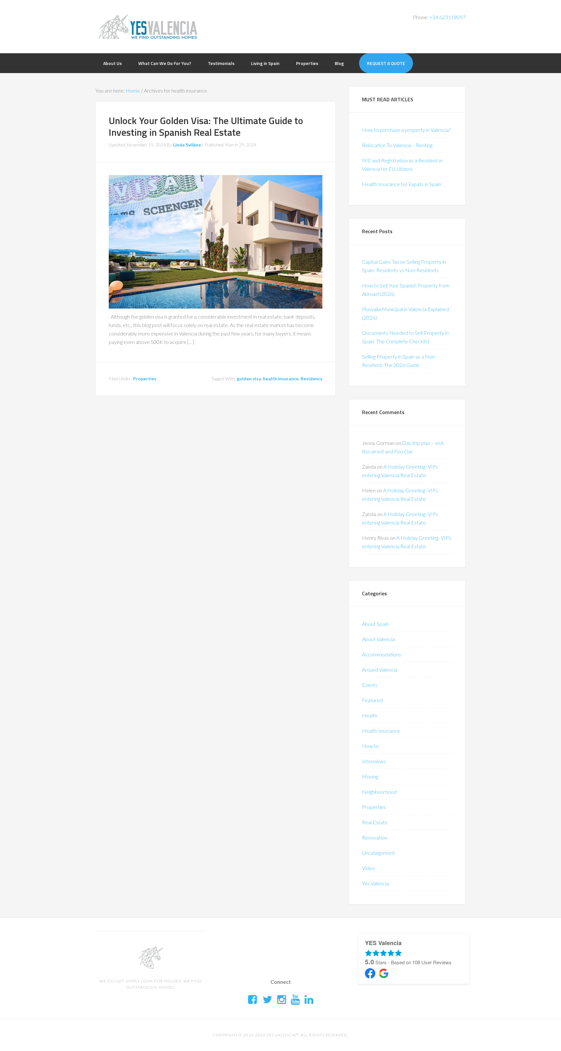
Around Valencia (379, 669)
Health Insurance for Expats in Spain (401, 184)
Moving (370, 776)
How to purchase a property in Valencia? (406, 130)
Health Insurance (381, 731)
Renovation (374, 837)
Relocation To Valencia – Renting (397, 145)
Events (370, 685)
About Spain (375, 624)
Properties (144, 378)
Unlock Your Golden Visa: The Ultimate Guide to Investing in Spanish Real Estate (206, 126)
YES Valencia (147, 26)
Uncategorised (378, 853)
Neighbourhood (379, 792)
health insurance (281, 378)
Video (368, 868)
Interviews (374, 761)
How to (370, 746)
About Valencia (378, 639)
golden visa (249, 378)
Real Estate (375, 822)
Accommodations (381, 654)
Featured (372, 700)
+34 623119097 (448, 17)
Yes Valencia (375, 883)
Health (369, 715)
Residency (311, 378)
